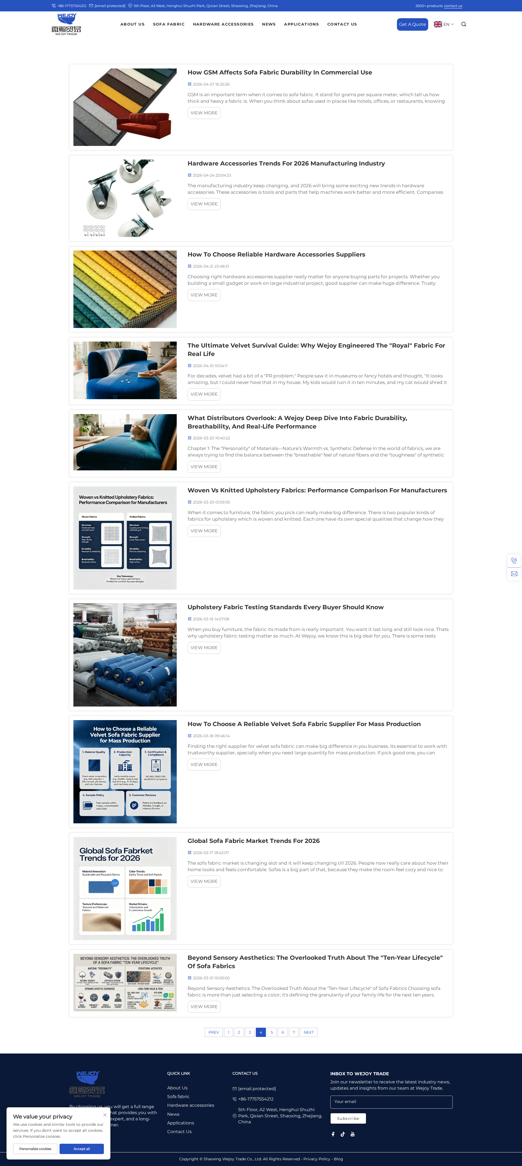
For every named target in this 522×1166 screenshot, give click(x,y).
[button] (464, 24)
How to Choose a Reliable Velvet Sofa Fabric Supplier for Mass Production (304, 724)
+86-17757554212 (71, 6)
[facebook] (333, 1134)
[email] (514, 573)
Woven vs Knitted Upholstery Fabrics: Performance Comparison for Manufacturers (317, 490)
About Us (177, 1087)
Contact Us (179, 1131)
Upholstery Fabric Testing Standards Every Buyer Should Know (286, 607)
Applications (180, 1123)
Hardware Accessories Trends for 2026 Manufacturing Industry (286, 163)
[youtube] (352, 1134)
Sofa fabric (178, 1096)
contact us (453, 6)
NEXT (309, 1032)
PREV (214, 1032)
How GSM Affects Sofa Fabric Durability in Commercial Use (280, 72)
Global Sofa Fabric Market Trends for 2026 (254, 841)
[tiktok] (343, 1134)
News (173, 1114)
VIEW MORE (204, 112)
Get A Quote (412, 24)
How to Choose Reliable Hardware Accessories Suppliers (276, 254)
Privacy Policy (316, 1158)
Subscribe (348, 1118)
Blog (338, 1158)
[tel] (514, 560)
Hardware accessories (190, 1105)
